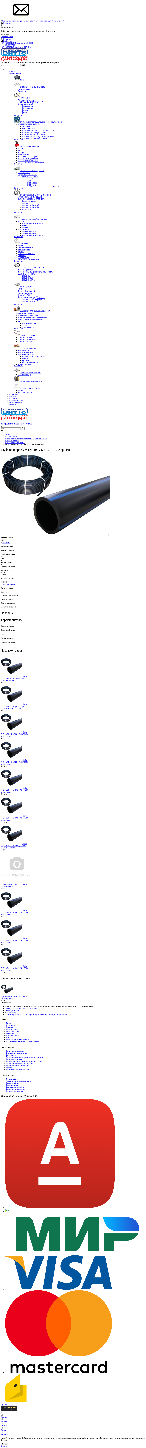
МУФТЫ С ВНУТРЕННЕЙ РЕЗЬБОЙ (34, 132)
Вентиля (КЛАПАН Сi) (30, 363)
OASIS (29, 181)
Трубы (24, 325)
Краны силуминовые (25, 352)
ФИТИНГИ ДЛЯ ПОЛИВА (26, 270)
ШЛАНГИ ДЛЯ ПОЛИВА (26, 274)
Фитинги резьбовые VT (30, 205)
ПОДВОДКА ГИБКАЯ (27, 335)
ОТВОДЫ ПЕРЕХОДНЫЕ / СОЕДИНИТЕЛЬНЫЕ (38, 136)
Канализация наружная (14, 1091)
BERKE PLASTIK (23, 229)
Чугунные (25, 361)
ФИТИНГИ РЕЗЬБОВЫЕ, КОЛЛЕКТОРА (31, 199)
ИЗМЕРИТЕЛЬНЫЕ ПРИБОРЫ (30, 373)
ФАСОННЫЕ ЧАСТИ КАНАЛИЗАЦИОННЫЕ (35, 311)
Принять (4, 1444)
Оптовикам (13, 399)
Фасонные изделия (29, 323)
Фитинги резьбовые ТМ (30, 207)
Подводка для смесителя (27, 339)
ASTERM (21, 221)
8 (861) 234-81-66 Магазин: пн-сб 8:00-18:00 (17, 43)
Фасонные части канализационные (19, 1081)
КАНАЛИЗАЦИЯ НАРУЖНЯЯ (30, 388)
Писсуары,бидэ (23, 258)
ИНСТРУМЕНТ (25, 98)
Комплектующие (24, 89)
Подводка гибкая (12, 1083)
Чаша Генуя (22, 256)
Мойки (20, 246)
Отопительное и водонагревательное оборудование (25, 1061)
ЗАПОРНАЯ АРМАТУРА (28, 348)
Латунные (25, 359)
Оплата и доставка (16, 401)
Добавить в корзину (8, 584)
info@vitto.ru (7, 41)
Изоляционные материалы (15, 1089)
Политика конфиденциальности (17, 1039)
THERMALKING (32, 183)
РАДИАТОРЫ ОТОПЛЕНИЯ (27, 175)
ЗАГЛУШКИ (26, 126)
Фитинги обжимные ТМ (30, 301)
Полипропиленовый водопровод (17, 1065)
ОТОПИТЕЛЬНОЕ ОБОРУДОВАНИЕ (32, 171)
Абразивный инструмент (27, 100)
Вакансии (12, 397)
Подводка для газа (25, 342)
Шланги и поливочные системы (17, 1069)
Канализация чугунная (26, 313)
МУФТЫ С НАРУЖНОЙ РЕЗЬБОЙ (33, 134)
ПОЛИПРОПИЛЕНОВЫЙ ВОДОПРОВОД (34, 219)
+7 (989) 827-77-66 (8, 45)
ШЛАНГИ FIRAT (27, 278)
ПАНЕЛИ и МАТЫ (24, 173)
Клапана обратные (29, 201)
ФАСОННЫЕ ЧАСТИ (25, 392)
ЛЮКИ (22, 80)
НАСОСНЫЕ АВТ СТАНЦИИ (27, 157)
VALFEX (20, 321)
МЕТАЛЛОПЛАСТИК (27, 287)
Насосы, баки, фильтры (14, 1059)
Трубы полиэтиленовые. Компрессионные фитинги (24, 1057)
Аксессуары (22, 91)
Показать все (18, 115)
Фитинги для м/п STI (29, 303)
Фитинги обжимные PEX (26, 291)
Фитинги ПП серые (29, 234)
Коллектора (26, 209)
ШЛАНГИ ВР (26, 276)
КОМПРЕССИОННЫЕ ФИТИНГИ (29, 124)
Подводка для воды (25, 337)
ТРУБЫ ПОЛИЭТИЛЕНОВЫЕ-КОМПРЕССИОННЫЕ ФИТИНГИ (41, 122)
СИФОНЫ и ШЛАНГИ (25, 248)
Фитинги (25, 203)
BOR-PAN (30, 179)
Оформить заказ (7, 37)
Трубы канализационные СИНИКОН (31, 319)
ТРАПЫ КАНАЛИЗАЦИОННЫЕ (28, 315)
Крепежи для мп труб (25, 293)
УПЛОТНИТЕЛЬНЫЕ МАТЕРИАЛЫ (30, 197)
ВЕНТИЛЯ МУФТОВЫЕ (26, 354)
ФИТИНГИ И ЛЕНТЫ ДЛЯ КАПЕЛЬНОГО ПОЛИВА (35, 272)
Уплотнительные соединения (28, 260)
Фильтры (21, 153)
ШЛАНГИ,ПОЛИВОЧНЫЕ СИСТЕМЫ (32, 268)
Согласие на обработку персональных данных (23, 1041)
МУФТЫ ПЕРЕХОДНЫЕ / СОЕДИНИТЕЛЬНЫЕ (38, 130)
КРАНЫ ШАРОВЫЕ (28, 128)
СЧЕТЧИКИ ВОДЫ (24, 375)
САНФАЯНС (24, 244)
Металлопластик (12, 1079)
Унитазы (21, 252)
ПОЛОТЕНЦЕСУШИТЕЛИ (26, 254)
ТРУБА (20, 390)
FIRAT (20, 289)
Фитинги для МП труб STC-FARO (33, 299)
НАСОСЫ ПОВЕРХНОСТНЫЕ (28, 161)
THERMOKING (31, 185)
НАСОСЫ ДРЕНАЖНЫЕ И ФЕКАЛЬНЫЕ (31, 163)
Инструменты (11, 1055)
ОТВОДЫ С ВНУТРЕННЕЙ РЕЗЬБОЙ (34, 138)
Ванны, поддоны (24, 250)
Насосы (20, 148)
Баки (19, 151)
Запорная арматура (13, 1085)
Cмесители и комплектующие (16, 1053)
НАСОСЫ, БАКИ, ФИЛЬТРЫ (29, 146)
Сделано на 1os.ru (7, 1405)
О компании (13, 394)
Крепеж (25, 110)
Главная (12, 71)
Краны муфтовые (24, 350)
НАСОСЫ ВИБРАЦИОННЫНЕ (28, 159)
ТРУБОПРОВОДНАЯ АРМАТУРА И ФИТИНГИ (35, 195)
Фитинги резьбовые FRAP (31, 211)
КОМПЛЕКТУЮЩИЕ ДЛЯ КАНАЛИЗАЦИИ (32, 317)
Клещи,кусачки (27, 106)
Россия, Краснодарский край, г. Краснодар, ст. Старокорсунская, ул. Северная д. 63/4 (33, 21)
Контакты (12, 405)
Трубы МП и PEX (24, 295)
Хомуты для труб (28, 327)
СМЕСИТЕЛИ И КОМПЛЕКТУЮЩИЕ (32, 87)
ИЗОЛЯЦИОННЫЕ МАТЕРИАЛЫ (31, 382)
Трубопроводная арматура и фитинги (19, 1063)
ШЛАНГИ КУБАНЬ (28, 280)
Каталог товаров (15, 73)
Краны (24, 225)
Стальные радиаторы (30, 177)
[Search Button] (23, 65)
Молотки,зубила (28, 114)
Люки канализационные (15, 1051)
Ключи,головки (27, 108)
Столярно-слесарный (25, 104)
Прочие (25, 112)
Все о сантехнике (15, 403)
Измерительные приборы (15, 1087)
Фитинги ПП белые (29, 231)
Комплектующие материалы (32, 223)
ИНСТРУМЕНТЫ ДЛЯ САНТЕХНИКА (30, 102)
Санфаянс (9, 1067)
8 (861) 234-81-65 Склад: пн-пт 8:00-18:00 (16, 47)
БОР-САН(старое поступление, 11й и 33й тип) (43, 187)
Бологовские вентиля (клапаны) (34, 357)
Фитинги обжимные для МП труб (30, 297)
